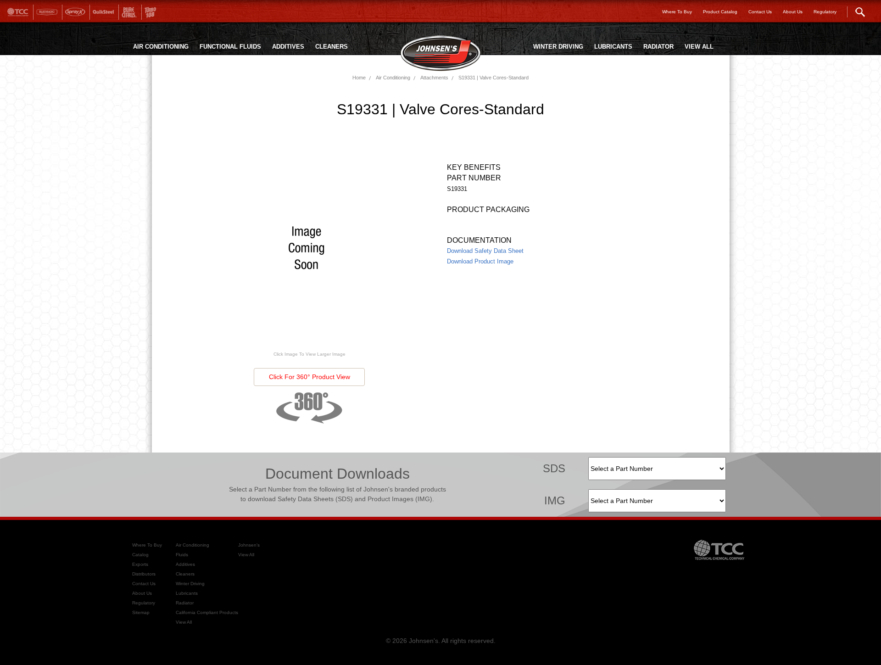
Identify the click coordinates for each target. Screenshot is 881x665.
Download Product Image (480, 261)
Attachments (434, 77)
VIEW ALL (699, 46)
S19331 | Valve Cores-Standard (493, 77)
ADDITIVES (288, 46)
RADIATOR (658, 46)
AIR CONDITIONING (161, 46)
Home (359, 77)
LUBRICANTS (613, 46)
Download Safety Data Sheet (485, 250)
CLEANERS (331, 46)
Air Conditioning (393, 77)
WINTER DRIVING (558, 46)
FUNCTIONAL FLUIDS (230, 46)
